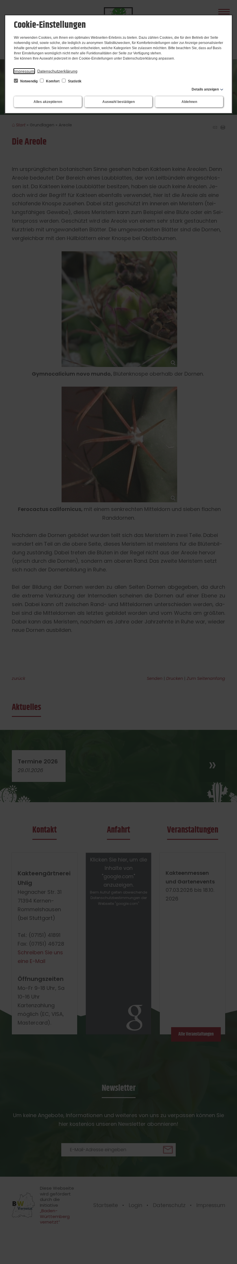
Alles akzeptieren (48, 102)
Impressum (24, 71)
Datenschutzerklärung (57, 71)
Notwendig (28, 81)
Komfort (52, 81)
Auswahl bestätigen (118, 102)
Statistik (74, 81)
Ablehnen (189, 102)
